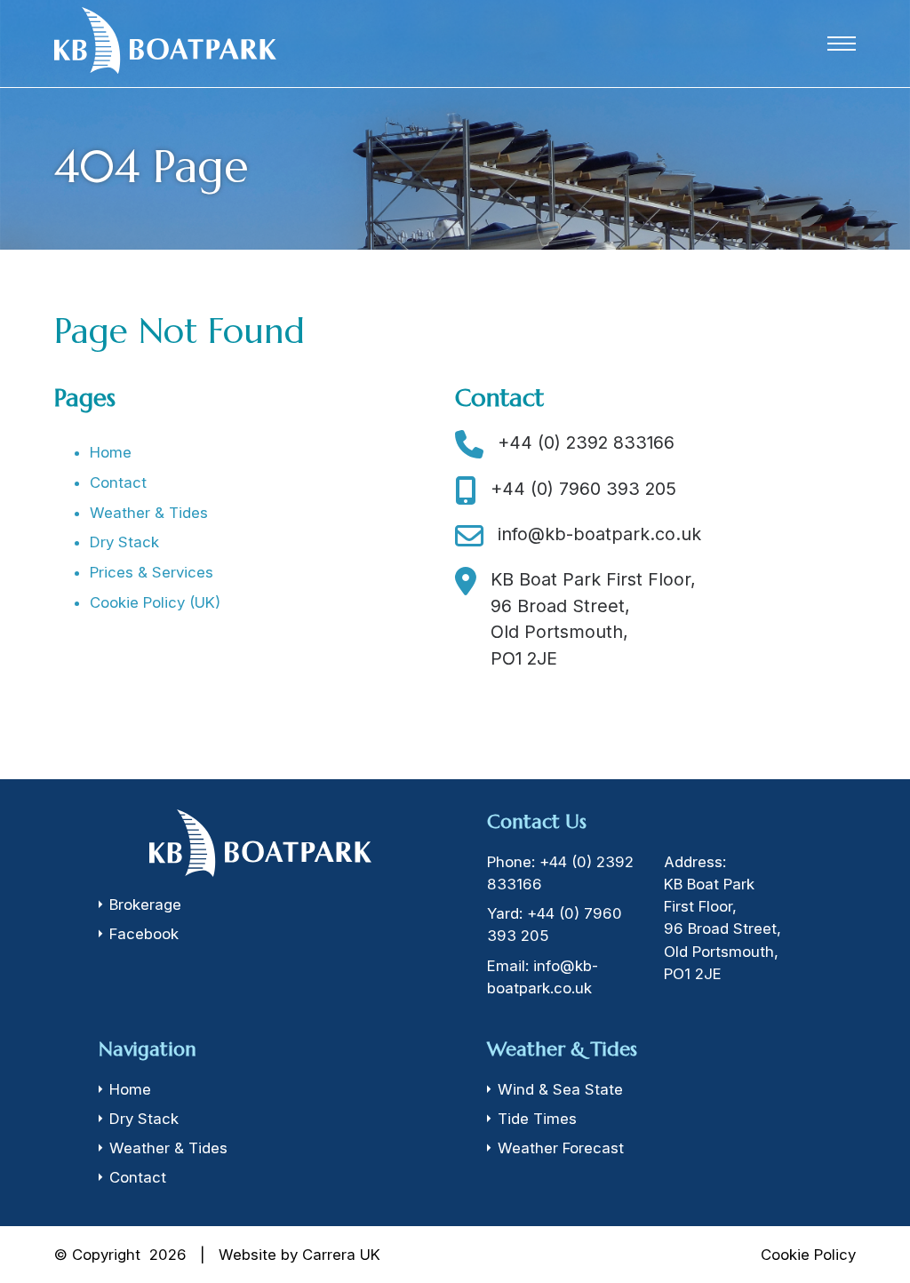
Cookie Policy (808, 1254)
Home (111, 452)
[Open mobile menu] (841, 43)
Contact (118, 482)
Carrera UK (341, 1254)
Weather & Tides (149, 513)
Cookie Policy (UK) (155, 602)
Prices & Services (151, 572)
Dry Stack (124, 542)
